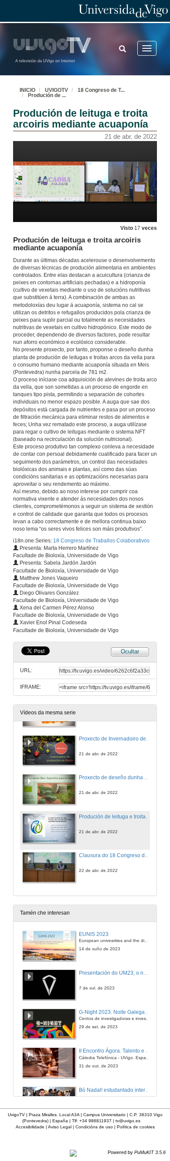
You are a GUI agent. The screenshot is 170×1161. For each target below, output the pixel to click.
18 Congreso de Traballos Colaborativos (101, 541)
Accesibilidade (30, 1126)
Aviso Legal (59, 1126)
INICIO (27, 90)
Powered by (137, 1152)
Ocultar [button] (130, 651)
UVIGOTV (56, 90)
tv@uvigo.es (128, 1120)
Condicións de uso (94, 1126)
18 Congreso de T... (101, 90)
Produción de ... (47, 95)
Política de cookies (136, 1126)
